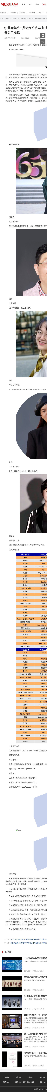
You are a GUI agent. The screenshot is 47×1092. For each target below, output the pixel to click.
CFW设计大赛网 (10, 18)
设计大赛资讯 (22, 18)
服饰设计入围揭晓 (34, 18)
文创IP (40, 13)
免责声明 (18, 1077)
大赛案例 (30, 1077)
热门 (30, 4)
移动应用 (42, 35)
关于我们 (6, 1077)
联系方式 (6, 1082)
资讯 (44, 4)
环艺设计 (32, 13)
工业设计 (13, 13)
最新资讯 (3, 13)
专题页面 (42, 1077)
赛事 (37, 4)
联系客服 (42, 41)
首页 (23, 4)
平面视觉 (22, 13)
